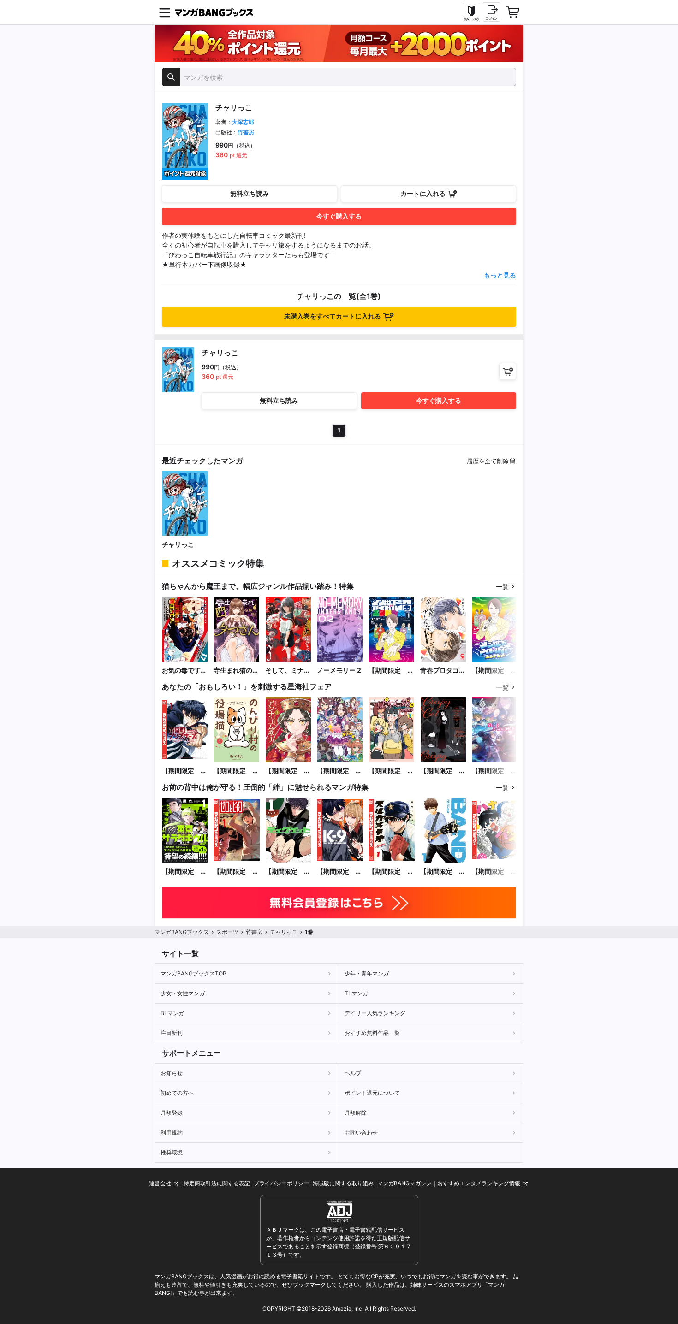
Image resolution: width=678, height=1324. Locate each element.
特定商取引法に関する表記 (217, 1183)
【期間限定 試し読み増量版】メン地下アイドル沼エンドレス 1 (391, 670)
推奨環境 (172, 1152)
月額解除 (356, 1112)
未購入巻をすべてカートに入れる (332, 316)
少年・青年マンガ (367, 973)
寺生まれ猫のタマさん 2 (236, 670)
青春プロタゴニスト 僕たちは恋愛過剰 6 (442, 670)
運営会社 (160, 1183)
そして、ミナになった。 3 (287, 670)
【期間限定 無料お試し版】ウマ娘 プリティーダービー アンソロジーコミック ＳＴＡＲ (339, 771)
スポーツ (227, 931)
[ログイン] (491, 12)
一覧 (502, 587)
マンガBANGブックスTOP (193, 973)
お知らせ (172, 1073)
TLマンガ (356, 993)
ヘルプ (353, 1073)
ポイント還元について (372, 1092)
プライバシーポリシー (281, 1183)
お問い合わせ (361, 1132)
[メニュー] (165, 12)
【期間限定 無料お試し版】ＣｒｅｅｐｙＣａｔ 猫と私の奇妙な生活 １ (442, 771)
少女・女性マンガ (183, 993)
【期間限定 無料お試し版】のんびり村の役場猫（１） (236, 771)
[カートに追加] (507, 371)
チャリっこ (178, 544)
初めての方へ (177, 1092)
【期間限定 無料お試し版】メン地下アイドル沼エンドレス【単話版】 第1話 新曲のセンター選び (494, 670)
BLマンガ (172, 1013)
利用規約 (172, 1132)
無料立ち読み (249, 193)
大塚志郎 (243, 121)
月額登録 (172, 1112)
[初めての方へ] (471, 12)
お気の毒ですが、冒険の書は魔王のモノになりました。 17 (184, 670)
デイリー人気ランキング (375, 1013)
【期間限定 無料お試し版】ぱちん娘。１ (391, 771)
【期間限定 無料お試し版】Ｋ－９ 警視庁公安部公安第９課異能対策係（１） (339, 871)
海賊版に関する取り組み (343, 1183)
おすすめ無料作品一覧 (372, 1032)
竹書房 (246, 132)
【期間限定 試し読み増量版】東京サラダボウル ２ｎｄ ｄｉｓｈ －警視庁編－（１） (184, 871)
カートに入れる (423, 193)
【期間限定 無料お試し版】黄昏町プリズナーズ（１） (184, 771)
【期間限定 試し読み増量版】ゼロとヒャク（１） (236, 871)
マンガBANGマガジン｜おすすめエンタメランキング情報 (449, 1183)
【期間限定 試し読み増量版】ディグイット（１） (287, 871)
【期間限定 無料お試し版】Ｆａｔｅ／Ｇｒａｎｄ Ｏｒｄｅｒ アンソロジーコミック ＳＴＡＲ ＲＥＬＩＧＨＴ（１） (494, 771)
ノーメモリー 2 (339, 670)
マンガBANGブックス (182, 931)
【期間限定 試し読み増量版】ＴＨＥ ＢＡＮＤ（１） (442, 871)
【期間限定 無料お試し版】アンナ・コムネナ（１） (287, 771)
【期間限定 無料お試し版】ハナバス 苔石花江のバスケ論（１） (494, 871)
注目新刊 (172, 1032)
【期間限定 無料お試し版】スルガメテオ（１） (391, 871)
